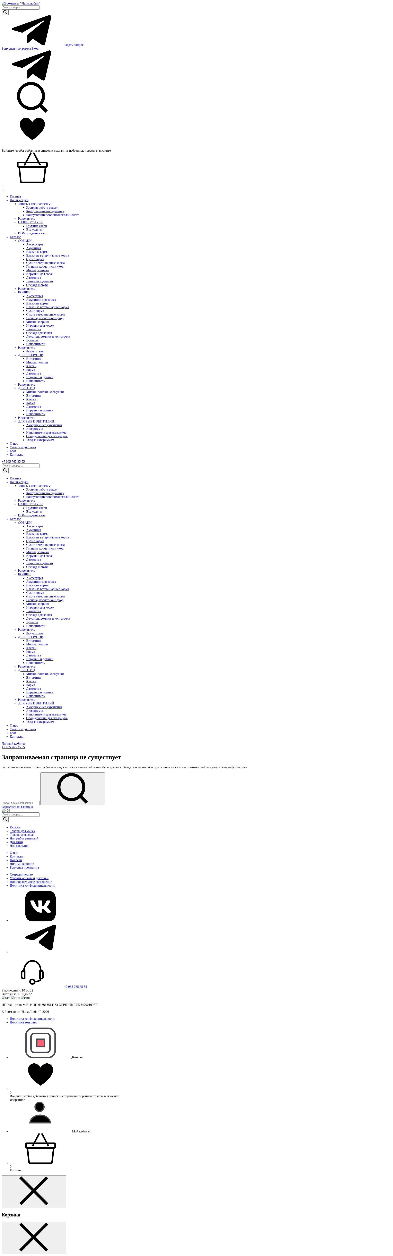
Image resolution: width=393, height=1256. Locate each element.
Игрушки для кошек (40, 325)
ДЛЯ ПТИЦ (26, 388)
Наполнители (35, 344)
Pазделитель (26, 218)
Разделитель (26, 288)
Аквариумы (34, 428)
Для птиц (16, 842)
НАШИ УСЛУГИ (30, 222)
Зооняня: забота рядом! (42, 207)
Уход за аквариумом (40, 440)
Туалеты (32, 340)
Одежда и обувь (37, 285)
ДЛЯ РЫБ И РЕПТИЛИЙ (36, 421)
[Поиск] (5, 12)
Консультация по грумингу (45, 211)
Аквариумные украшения (44, 425)
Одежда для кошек (39, 333)
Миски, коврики (37, 270)
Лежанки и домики (39, 281)
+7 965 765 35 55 (13, 461)
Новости (16, 860)
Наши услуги (19, 200)
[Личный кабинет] (41, 1131)
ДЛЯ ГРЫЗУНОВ (30, 355)
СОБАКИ (25, 240)
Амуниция (33, 248)
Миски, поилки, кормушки (45, 392)
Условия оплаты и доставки (29, 878)
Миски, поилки (37, 362)
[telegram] (40, 952)
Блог (13, 451)
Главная (15, 196)
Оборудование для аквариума (47, 436)
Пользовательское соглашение (31, 882)
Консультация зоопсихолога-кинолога (52, 215)
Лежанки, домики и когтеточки (48, 336)
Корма (30, 369)
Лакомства (33, 277)
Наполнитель (35, 381)
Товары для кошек (22, 831)
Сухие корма (35, 259)
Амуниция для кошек (41, 299)
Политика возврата (23, 1022)
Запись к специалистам (34, 204)
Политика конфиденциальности (32, 885)
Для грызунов (19, 845)
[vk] (40, 920)
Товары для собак (22, 834)
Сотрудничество (21, 874)
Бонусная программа (17, 48)
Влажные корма (37, 251)
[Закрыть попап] (34, 1191)
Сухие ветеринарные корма (45, 263)
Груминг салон (36, 226)
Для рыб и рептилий (24, 838)
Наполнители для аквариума (46, 432)
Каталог (15, 237)
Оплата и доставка (23, 447)
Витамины (33, 358)
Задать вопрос (74, 45)
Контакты (17, 454)
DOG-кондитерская (31, 233)
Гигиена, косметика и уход (44, 266)
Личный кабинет (13, 743)
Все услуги (34, 229)
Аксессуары (34, 244)
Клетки (31, 366)
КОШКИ (24, 292)
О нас (14, 443)
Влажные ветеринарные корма (47, 255)
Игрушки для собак (39, 274)
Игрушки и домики (39, 377)
